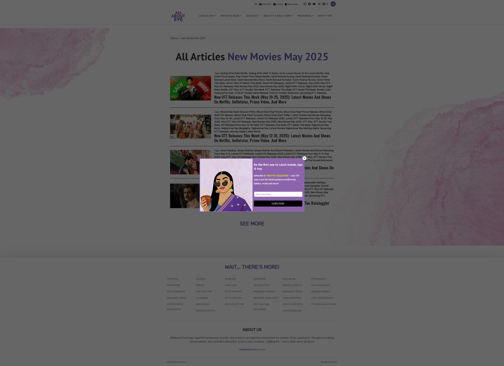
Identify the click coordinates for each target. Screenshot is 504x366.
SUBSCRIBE (278, 203)
